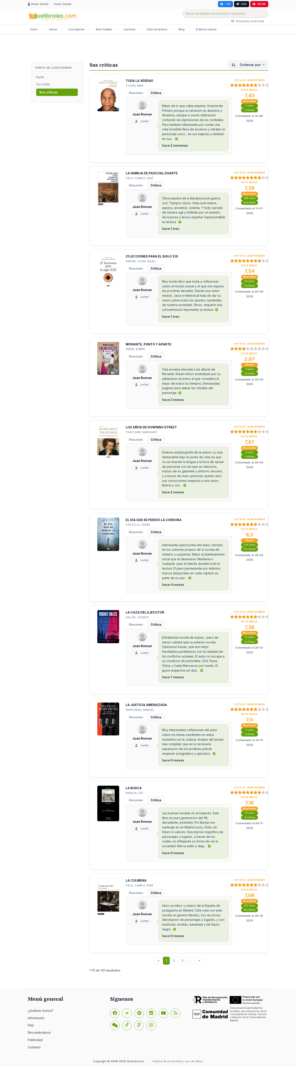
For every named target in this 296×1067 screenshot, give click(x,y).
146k (244, 4)
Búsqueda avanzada (249, 21)
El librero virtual (206, 29)
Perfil (40, 77)
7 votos (250, 105)
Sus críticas (48, 92)
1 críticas (249, 456)
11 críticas (249, 285)
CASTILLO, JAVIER (138, 524)
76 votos (249, 812)
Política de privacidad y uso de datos (178, 1061)
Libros (53, 29)
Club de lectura (157, 29)
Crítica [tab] (156, 93)
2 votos (250, 730)
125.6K (261, 4)
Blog (181, 29)
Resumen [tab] (136, 93)
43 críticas (249, 202)
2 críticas (249, 373)
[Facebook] (115, 1013)
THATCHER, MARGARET (142, 432)
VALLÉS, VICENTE (137, 617)
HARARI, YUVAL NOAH (140, 261)
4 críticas (249, 110)
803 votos (249, 905)
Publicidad (35, 1040)
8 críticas (249, 817)
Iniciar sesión (40, 4)
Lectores (129, 29)
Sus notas (43, 84)
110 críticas (250, 549)
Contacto (34, 1047)
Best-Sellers (104, 29)
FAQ (31, 1025)
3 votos (250, 369)
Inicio (33, 29)
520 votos (249, 544)
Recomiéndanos (39, 1032)
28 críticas (249, 909)
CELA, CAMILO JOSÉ (139, 178)
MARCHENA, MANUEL (140, 709)
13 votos (249, 637)
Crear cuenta (62, 4)
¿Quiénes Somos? (40, 1010)
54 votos (249, 281)
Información (36, 1018)
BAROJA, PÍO (134, 793)
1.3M (228, 4)
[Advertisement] (148, 48)
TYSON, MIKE (134, 85)
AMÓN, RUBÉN (135, 349)
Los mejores (76, 29)
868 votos (249, 198)
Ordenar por (250, 65)
